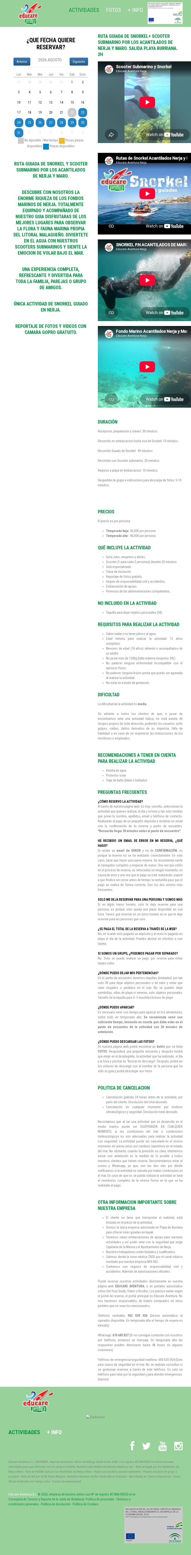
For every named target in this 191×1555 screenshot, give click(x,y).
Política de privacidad (100, 1499)
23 (82, 112)
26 (40, 122)
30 (82, 122)
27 (50, 122)
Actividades (84, 10)
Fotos (113, 10)
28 (61, 122)
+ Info (135, 10)
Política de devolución (55, 1504)
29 (72, 122)
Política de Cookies (85, 1504)
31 (18, 133)
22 (72, 112)
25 (29, 122)
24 (18, 122)
